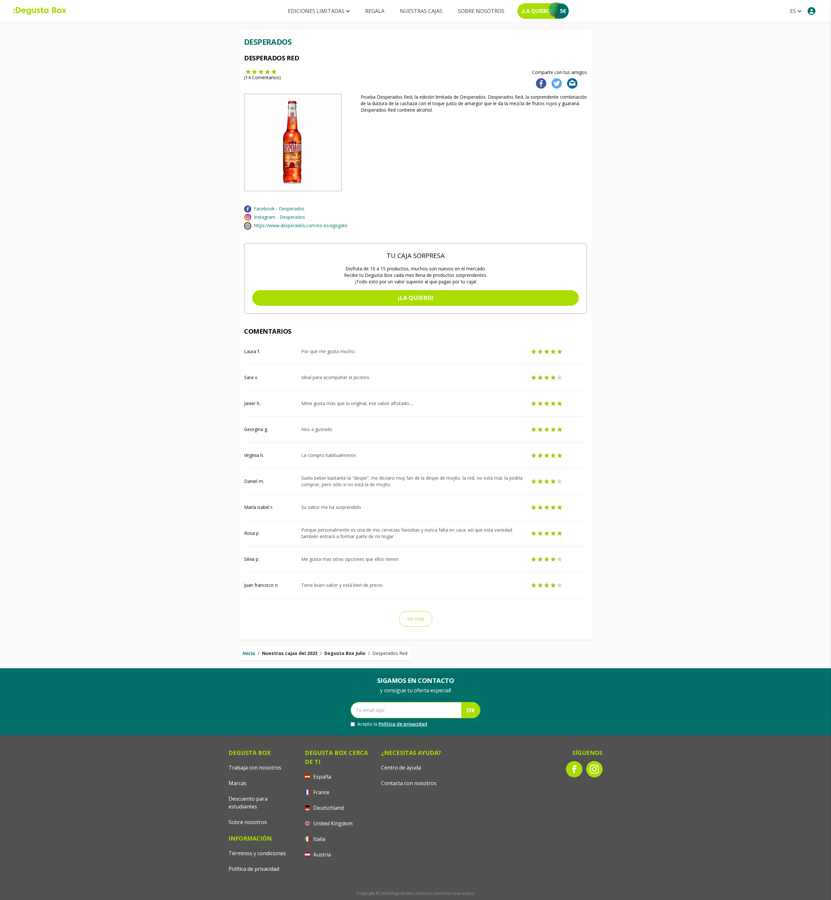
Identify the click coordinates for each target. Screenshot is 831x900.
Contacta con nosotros (409, 783)
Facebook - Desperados (279, 208)
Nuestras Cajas (421, 11)
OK (470, 710)
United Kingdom (332, 823)
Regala (374, 11)
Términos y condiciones (257, 853)
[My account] (811, 11)
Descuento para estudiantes (248, 802)
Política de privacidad (402, 724)
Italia (318, 839)
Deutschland (328, 807)
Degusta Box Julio (345, 653)
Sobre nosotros (481, 11)
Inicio (249, 653)
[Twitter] (555, 83)
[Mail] (570, 83)
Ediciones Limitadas (316, 11)
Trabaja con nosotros (255, 767)
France (320, 792)
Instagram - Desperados (279, 217)
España (321, 776)
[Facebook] (539, 83)
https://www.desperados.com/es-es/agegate (300, 225)
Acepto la (392, 724)
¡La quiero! (415, 298)
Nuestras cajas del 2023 (289, 653)
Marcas (237, 783)
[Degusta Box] (39, 11)
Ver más (415, 619)
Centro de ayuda (401, 767)
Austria (321, 854)
